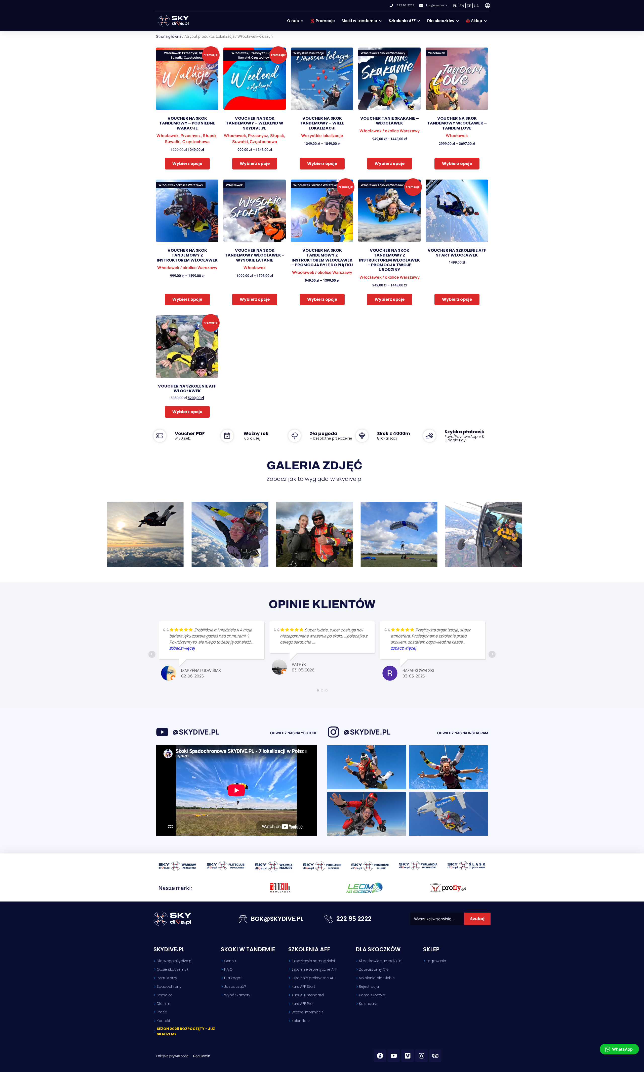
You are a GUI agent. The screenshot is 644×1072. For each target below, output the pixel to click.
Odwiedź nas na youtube (293, 733)
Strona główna (168, 36)
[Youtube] (393, 1055)
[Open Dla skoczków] (457, 21)
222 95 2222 (354, 919)
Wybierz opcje (187, 163)
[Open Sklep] (485, 21)
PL (455, 5)
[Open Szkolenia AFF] (419, 21)
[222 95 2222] (329, 919)
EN (462, 5)
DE (469, 5)
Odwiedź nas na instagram (462, 733)
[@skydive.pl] (162, 732)
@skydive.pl (195, 732)
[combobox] (437, 919)
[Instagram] (421, 1055)
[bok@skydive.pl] (243, 919)
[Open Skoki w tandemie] (380, 21)
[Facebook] (380, 1055)
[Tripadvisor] (435, 1055)
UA (476, 5)
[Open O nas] (302, 21)
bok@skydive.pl (277, 919)
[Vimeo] (407, 1055)
